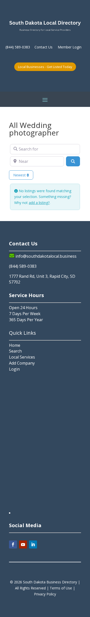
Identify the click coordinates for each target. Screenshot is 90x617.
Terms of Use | (62, 588)
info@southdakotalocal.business (46, 256)
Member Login (70, 47)
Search (15, 351)
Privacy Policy (45, 594)
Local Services (22, 357)
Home (14, 345)
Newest (20, 175)
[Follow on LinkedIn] (33, 544)
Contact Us (43, 47)
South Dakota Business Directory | (51, 582)
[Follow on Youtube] (23, 544)
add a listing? (39, 202)
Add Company (22, 363)
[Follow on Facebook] (13, 544)
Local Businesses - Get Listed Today (45, 66)
